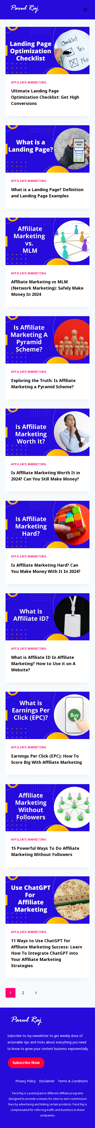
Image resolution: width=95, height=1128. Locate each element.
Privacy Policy (25, 1081)
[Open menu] (85, 9)
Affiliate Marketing (28, 82)
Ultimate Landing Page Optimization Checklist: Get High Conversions (45, 97)
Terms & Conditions (73, 1081)
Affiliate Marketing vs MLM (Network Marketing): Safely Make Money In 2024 (47, 288)
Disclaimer (47, 1081)
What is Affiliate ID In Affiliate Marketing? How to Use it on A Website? (43, 663)
